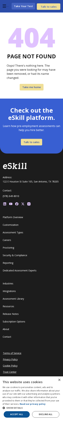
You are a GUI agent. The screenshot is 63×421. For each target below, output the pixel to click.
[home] (7, 6)
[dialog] (31, 398)
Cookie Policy (10, 365)
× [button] (59, 380)
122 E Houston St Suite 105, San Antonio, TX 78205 (31, 181)
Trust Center (9, 371)
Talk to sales (49, 6)
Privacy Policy (10, 359)
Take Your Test (23, 6)
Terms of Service (12, 353)
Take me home (31, 87)
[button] (4, 6)
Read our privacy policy (33, 404)
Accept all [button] (16, 414)
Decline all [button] (45, 414)
